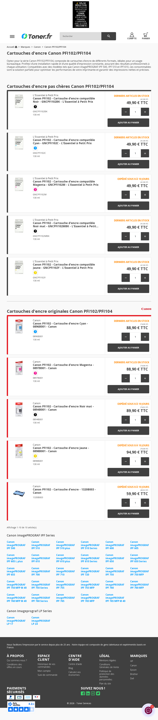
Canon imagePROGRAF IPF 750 (115, 571)
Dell (132, 678)
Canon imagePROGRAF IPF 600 (115, 545)
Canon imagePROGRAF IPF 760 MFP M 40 (17, 598)
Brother (134, 674)
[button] (132, 36)
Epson (133, 669)
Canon (133, 665)
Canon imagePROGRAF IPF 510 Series (90, 545)
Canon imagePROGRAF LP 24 (40, 621)
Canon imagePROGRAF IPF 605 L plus (16, 558)
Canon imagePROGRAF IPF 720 (90, 571)
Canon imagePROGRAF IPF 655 (16, 571)
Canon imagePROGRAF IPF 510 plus (65, 545)
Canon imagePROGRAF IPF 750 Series (40, 584)
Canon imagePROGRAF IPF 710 (65, 571)
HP (131, 661)
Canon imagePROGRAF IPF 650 (115, 558)
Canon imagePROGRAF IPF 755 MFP (90, 584)
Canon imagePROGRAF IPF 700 (40, 571)
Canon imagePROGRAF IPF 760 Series (40, 598)
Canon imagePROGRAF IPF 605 (139, 545)
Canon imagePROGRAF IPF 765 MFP (90, 598)
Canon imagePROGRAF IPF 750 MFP (139, 571)
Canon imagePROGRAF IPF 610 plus (65, 558)
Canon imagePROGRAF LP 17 (16, 621)
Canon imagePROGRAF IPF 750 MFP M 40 (17, 584)
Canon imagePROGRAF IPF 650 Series (139, 558)
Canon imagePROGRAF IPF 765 (65, 598)
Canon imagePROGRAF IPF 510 (40, 545)
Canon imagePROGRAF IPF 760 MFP (139, 584)
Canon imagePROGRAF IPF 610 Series (90, 558)
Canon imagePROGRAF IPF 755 (65, 584)
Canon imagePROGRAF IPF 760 (115, 584)
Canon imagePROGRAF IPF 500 (16, 545)
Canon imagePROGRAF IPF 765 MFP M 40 (115, 598)
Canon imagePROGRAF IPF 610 (40, 558)
